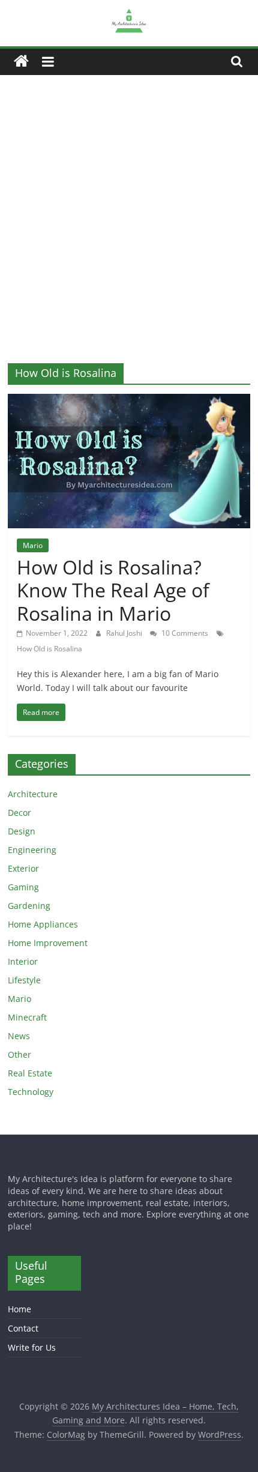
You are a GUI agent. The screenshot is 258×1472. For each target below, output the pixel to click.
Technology (30, 1091)
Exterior (23, 868)
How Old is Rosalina (49, 649)
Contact (23, 1328)
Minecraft (27, 1017)
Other (19, 1054)
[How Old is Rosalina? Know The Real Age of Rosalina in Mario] (129, 401)
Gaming (23, 887)
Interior (23, 961)
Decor (19, 812)
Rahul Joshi (125, 633)
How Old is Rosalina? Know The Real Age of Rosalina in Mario (113, 590)
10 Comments (184, 633)
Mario (33, 545)
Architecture (33, 794)
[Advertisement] (129, 210)
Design (21, 831)
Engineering (32, 849)
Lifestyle (24, 980)
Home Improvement (48, 943)
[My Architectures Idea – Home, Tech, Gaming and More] (21, 61)
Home (19, 1309)
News (19, 1036)
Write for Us (32, 1347)
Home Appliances (43, 924)
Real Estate (30, 1073)
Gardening (29, 905)
